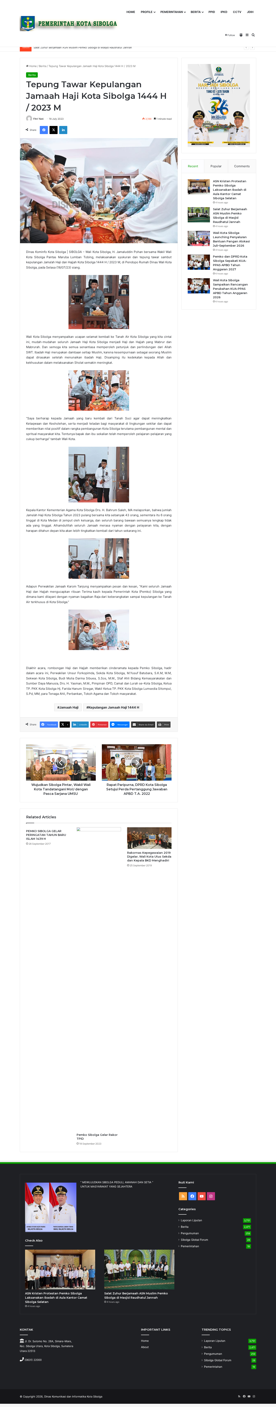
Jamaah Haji (68, 707)
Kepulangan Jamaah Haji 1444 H (113, 707)
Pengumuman (190, 1233)
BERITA (196, 12)
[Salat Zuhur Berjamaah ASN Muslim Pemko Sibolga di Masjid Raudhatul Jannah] (199, 214)
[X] (54, 130)
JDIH (250, 12)
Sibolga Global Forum (194, 1239)
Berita (42, 66)
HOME (130, 12)
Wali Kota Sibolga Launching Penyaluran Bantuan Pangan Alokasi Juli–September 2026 (88, 47)
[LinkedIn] (63, 130)
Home (32, 66)
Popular (216, 166)
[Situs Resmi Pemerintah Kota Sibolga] (71, 23)
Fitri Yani (38, 118)
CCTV (237, 12)
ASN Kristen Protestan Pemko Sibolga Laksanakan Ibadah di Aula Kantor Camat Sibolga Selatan (229, 189)
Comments (242, 166)
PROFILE (147, 12)
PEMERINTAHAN (171, 12)
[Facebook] (44, 130)
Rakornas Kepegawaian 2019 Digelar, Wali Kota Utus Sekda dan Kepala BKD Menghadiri (149, 856)
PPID (212, 12)
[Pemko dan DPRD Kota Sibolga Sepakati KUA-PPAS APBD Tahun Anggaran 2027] (199, 262)
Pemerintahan (190, 1246)
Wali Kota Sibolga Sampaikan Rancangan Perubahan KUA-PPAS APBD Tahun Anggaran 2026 (230, 288)
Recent (193, 166)
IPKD (224, 12)
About (145, 1347)
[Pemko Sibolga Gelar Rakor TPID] (99, 979)
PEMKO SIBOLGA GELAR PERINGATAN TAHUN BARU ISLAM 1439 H (46, 835)
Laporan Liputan (191, 1220)
